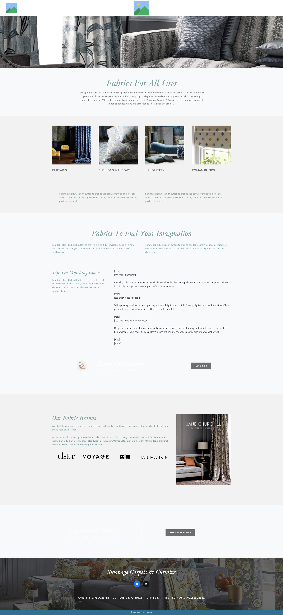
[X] (146, 584)
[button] (275, 8)
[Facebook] (137, 584)
